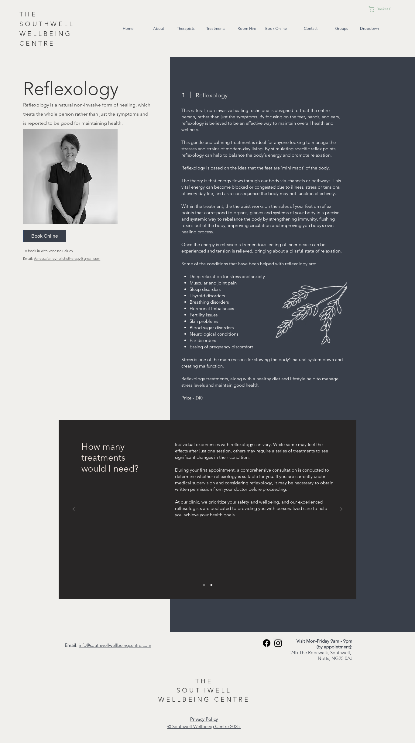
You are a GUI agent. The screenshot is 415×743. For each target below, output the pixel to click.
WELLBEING (186, 699)
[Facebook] (267, 643)
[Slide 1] (204, 585)
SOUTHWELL (204, 690)
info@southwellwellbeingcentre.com (115, 645)
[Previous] (73, 509)
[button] (388, 9)
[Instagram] (278, 643)
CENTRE (232, 699)
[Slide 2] (211, 585)
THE (204, 681)
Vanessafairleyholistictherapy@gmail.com (67, 258)
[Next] (341, 509)
